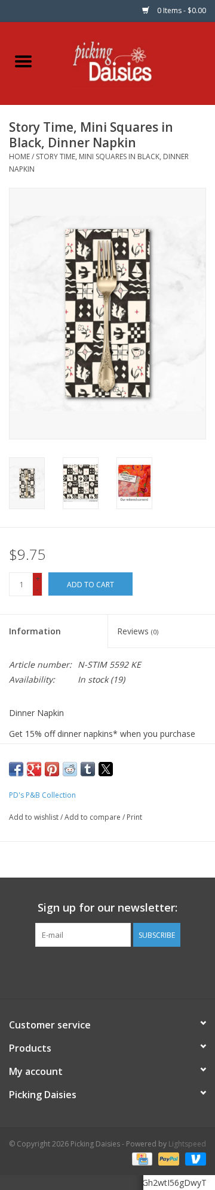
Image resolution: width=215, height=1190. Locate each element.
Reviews (137, 631)
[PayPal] (167, 1159)
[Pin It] (52, 769)
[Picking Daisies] (131, 62)
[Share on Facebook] (16, 769)
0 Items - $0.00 (180, 10)
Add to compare (93, 817)
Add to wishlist (34, 817)
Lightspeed (187, 1144)
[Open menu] (23, 61)
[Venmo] (193, 1159)
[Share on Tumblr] (88, 769)
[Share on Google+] (34, 769)
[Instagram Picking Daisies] (129, 971)
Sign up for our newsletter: (107, 907)
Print (134, 817)
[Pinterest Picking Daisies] (107, 971)
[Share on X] (106, 769)
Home (19, 156)
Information (35, 631)
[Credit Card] (141, 1159)
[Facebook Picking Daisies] (86, 971)
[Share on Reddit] (70, 769)
